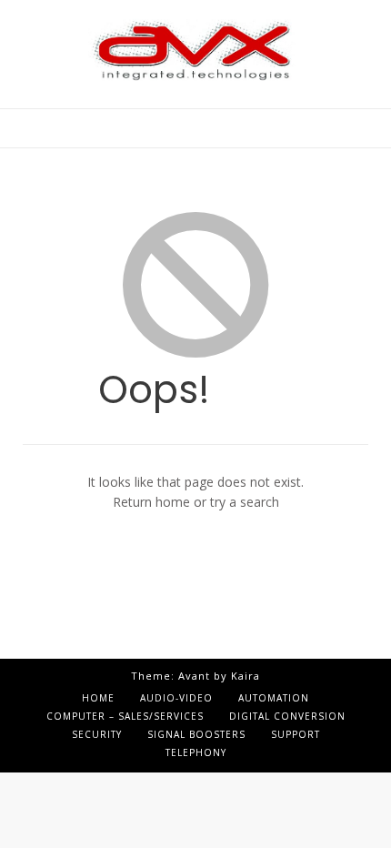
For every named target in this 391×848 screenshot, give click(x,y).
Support (295, 734)
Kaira (245, 675)
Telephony (195, 752)
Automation (273, 698)
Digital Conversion (287, 716)
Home (98, 698)
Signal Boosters (196, 734)
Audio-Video (176, 698)
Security (97, 734)
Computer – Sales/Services (125, 716)
